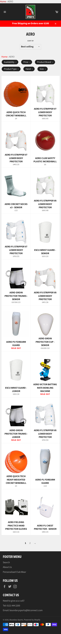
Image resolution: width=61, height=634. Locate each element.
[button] (10, 62)
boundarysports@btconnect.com (26, 610)
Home (4, 57)
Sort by (30, 41)
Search (6, 562)
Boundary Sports (16, 619)
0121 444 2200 (13, 605)
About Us (7, 567)
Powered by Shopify (32, 619)
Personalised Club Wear (14, 572)
